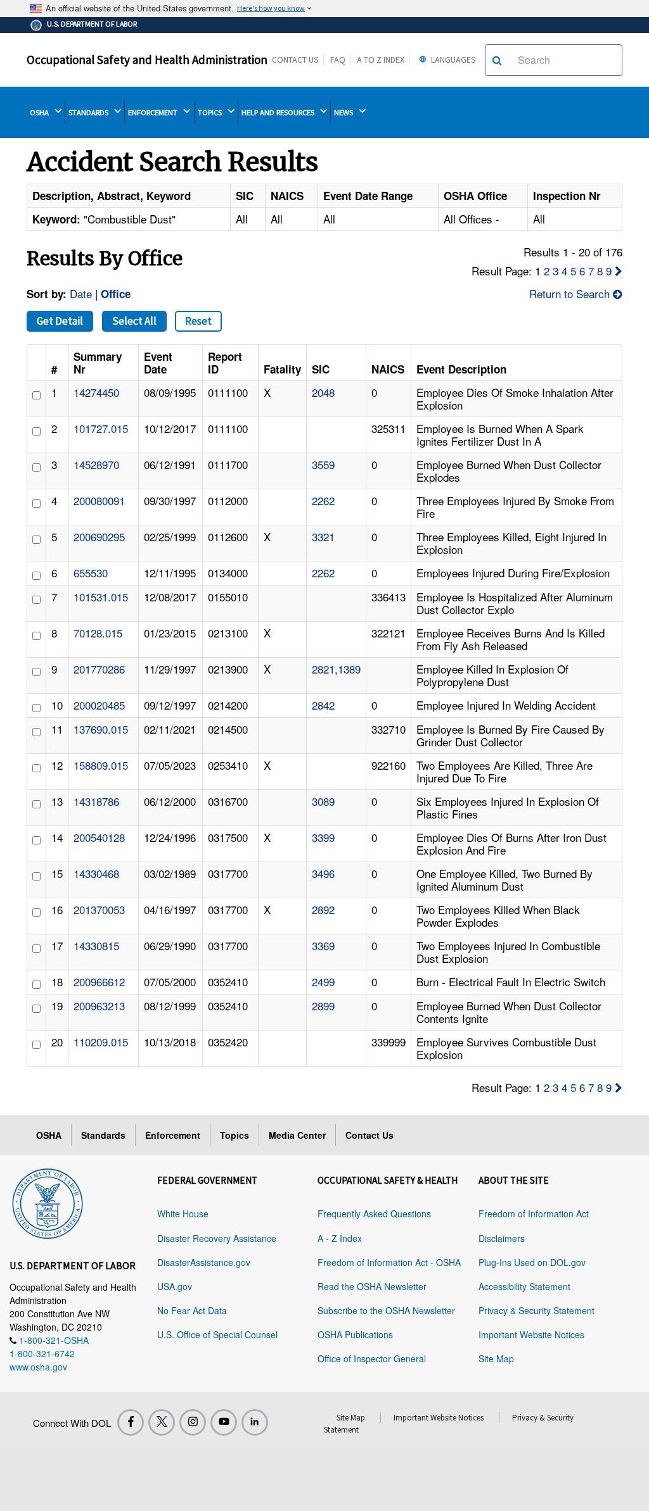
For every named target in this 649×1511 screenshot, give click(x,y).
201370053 (99, 909)
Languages (452, 59)
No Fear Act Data (192, 1310)
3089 (323, 801)
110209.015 (101, 1042)
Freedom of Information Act (534, 1213)
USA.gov (174, 1286)
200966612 (99, 981)
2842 (323, 705)
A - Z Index (340, 1238)
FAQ (337, 59)
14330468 (96, 873)
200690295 (99, 536)
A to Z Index (380, 59)
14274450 (96, 392)
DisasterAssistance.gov (203, 1262)
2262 (323, 500)
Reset (198, 321)
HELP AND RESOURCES (278, 112)
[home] (48, 1201)
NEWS (344, 112)
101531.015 (101, 597)
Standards (103, 1135)
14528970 (96, 464)
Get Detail (60, 321)
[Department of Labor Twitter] (161, 1422)
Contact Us (295, 59)
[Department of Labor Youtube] (223, 1422)
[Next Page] (618, 271)
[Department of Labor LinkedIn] (254, 1422)
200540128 (99, 837)
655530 (91, 572)
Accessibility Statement (524, 1286)
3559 (323, 464)
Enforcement (172, 1135)
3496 (323, 873)
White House (183, 1213)
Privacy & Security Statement (536, 1310)
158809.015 (101, 765)
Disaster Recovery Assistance (216, 1238)
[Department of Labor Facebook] (130, 1422)
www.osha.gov (38, 1366)
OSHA (40, 112)
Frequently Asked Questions (374, 1213)
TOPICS (211, 112)
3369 (323, 945)
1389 (349, 669)
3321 (323, 536)
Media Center (297, 1135)
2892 (323, 909)
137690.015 (101, 729)
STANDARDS (89, 112)
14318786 (96, 801)
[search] (497, 60)
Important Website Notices (531, 1334)
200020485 (99, 705)
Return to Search (571, 293)
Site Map (496, 1358)
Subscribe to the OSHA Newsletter (386, 1310)
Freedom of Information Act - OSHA (389, 1262)
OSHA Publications (355, 1334)
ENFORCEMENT (153, 112)
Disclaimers (502, 1238)
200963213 (99, 1005)
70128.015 (98, 633)
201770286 (99, 669)
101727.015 (101, 428)
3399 (323, 837)
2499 (323, 981)
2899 (323, 1005)
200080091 (99, 500)
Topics (234, 1135)
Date (81, 293)
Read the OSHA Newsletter (372, 1286)
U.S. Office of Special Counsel (217, 1334)
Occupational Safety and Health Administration (147, 59)
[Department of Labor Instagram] (192, 1422)
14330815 (96, 945)
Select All (134, 321)
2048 (323, 392)
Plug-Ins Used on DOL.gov (532, 1262)
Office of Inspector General (372, 1358)
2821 (323, 669)
